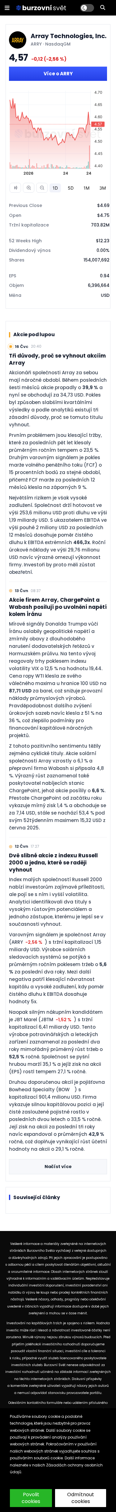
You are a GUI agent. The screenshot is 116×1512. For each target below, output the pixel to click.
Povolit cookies (31, 1498)
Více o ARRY (58, 73)
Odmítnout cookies (80, 1498)
